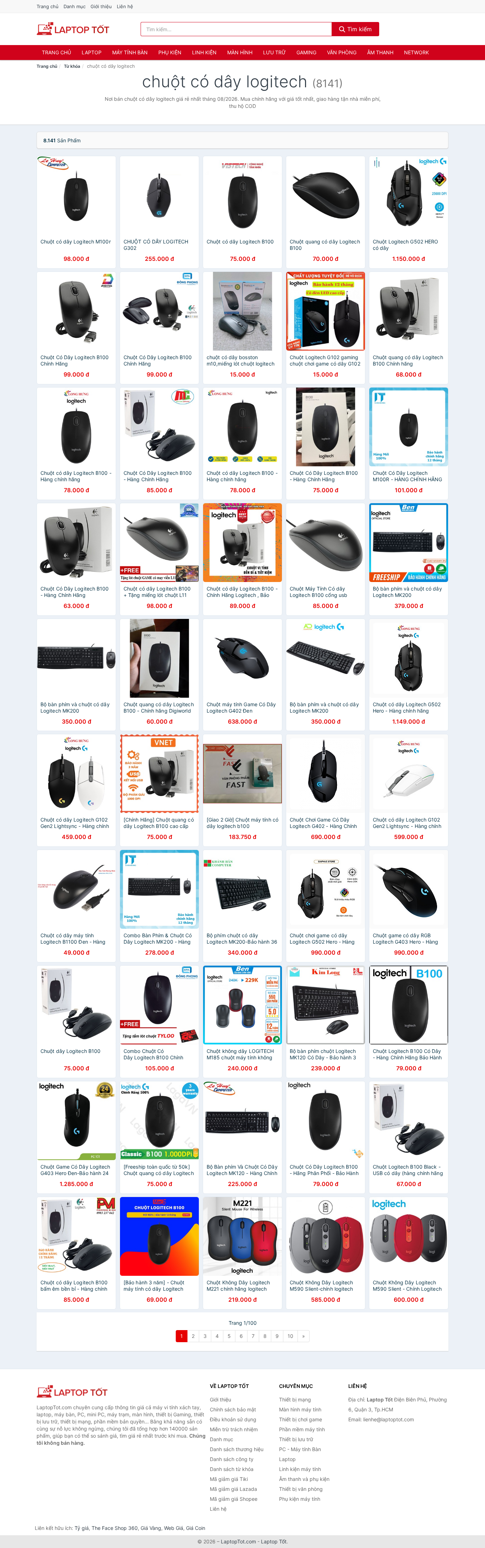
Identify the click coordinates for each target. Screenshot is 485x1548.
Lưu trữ (274, 52)
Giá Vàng (151, 1528)
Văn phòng (341, 52)
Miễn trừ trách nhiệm (234, 1429)
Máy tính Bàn (130, 52)
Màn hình (239, 52)
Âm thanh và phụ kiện (304, 1479)
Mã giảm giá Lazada (233, 1489)
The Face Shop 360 (115, 1528)
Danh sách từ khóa (232, 1469)
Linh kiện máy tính (300, 1469)
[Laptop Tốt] (72, 1392)
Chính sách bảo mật (233, 1409)
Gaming (306, 52)
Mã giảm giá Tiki (229, 1479)
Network (416, 52)
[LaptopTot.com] (73, 29)
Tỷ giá (82, 1528)
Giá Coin (195, 1528)
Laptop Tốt (274, 1541)
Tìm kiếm (358, 29)
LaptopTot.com (238, 1541)
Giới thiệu (101, 6)
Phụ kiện (169, 52)
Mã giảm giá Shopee (233, 1499)
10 (290, 1336)
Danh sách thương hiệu (236, 1449)
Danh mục (75, 6)
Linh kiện (204, 52)
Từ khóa (72, 66)
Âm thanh (380, 52)
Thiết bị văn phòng (301, 1489)
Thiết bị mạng (295, 1399)
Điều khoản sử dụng (233, 1419)
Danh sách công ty (232, 1459)
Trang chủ (48, 6)
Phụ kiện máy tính (299, 1499)
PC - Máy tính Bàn (300, 1449)
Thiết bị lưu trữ (296, 1439)
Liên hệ (125, 6)
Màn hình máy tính (300, 1409)
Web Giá (173, 1528)
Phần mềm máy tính (302, 1429)
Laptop (92, 52)
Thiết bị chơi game (300, 1419)
